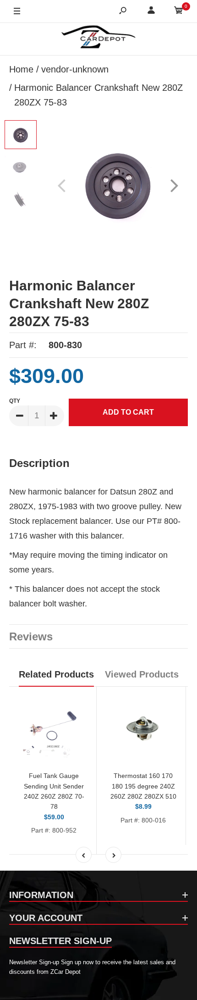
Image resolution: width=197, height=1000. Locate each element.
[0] (178, 12)
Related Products (56, 674)
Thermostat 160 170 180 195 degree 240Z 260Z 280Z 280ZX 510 (143, 786)
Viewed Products (142, 674)
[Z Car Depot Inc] (99, 39)
